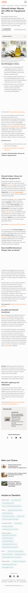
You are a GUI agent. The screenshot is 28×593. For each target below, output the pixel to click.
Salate (6, 345)
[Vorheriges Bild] (3, 49)
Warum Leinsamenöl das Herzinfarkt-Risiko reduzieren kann (17, 416)
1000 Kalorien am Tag (16, 500)
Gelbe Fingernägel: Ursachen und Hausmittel (11, 557)
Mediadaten (11, 581)
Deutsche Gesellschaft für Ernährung (16, 126)
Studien (15, 199)
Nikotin (9, 212)
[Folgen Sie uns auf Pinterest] (17, 576)
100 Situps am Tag (20, 516)
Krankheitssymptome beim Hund (9, 564)
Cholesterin (4, 237)
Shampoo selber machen (20, 554)
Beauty (3, 551)
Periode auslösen (18, 523)
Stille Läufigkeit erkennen (7, 567)
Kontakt (18, 580)
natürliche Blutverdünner (7, 538)
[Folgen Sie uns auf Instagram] (14, 576)
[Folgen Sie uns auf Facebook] (10, 576)
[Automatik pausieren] (22, 43)
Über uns (16, 581)
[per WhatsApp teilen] (16, 437)
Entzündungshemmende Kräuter (9, 535)
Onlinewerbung (23, 581)
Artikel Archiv (12, 580)
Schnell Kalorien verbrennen (8, 516)
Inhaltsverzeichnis (7, 36)
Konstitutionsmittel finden (7, 541)
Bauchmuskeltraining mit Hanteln (15, 510)
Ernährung (4, 317)
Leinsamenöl (14, 412)
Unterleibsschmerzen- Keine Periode (10, 529)
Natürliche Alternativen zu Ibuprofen (10, 547)
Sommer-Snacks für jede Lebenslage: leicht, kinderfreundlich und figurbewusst (17, 466)
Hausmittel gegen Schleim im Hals (9, 544)
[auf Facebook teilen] (7, 437)
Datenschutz (4, 581)
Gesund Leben (5, 500)
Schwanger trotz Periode (7, 526)
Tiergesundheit (5, 561)
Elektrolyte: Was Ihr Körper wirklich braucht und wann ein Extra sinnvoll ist (17, 475)
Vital (4, 1)
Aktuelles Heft (5, 580)
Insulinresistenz (19, 192)
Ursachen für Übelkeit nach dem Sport (10, 519)
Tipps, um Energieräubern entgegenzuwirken (11, 506)
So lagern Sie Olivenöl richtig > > (18, 112)
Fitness (3, 510)
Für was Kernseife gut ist (7, 554)
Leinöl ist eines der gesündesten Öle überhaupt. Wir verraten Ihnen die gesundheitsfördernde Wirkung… (17, 422)
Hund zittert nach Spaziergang (18, 561)
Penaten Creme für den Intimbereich (15, 551)
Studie (10, 185)
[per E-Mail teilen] (20, 437)
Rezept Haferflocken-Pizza (7, 503)
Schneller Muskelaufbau (7, 513)
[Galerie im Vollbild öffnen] (25, 43)
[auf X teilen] (11, 437)
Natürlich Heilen (6, 533)
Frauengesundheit (6, 523)
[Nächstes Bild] (24, 49)
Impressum (23, 580)
